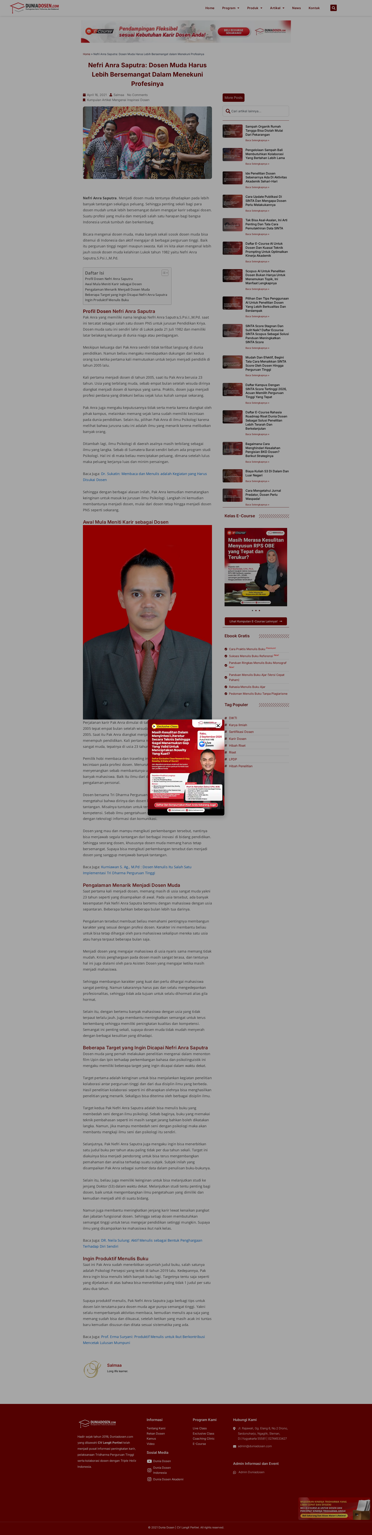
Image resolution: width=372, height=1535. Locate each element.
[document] (186, 767)
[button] (218, 725)
